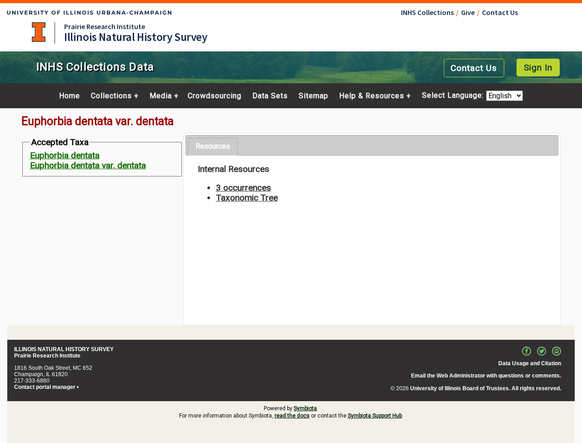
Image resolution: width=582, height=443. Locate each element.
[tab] (213, 147)
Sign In (538, 67)
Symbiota (305, 408)
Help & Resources (371, 96)
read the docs (292, 416)
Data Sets (270, 96)
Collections (111, 96)
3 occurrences (243, 187)
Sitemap (313, 96)
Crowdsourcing (214, 96)
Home (69, 96)
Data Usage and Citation (529, 363)
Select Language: (454, 95)
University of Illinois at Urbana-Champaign (38, 32)
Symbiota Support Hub (375, 416)
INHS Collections (427, 12)
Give (468, 12)
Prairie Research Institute (104, 26)
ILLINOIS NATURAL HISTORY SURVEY (64, 349)
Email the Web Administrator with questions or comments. (486, 376)
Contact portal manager (44, 387)
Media (161, 96)
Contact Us (500, 12)
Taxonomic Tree (247, 197)
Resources (213, 146)
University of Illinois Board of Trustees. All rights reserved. (485, 388)
